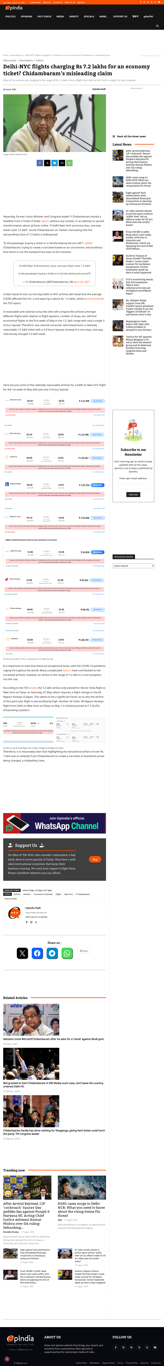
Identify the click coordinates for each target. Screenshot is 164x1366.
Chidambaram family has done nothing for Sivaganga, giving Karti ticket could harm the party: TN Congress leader (54, 1132)
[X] (152, 2)
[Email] (62, 163)
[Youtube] (159, 2)
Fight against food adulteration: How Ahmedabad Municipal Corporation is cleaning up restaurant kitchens (35, 1254)
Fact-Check (8, 1198)
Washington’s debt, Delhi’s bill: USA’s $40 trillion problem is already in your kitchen (138, 325)
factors (67, 670)
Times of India (10, 898)
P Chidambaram (83, 894)
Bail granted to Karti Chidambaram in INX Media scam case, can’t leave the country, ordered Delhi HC (53, 1084)
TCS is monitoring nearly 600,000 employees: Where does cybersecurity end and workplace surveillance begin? (139, 286)
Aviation (27, 894)
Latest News (122, 144)
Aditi (60, 1220)
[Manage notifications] (7, 1359)
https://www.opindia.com (36, 912)
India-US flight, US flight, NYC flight (37, 890)
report (45, 221)
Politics (39, 60)
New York (68, 894)
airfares (17, 894)
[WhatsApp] (155, 2)
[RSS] (148, 2)
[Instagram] (144, 2)
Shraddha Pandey (11, 1232)
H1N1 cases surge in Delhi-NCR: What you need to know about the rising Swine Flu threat (81, 1209)
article (33, 688)
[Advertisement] (61, 1302)
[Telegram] (54, 163)
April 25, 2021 (82, 282)
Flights (58, 894)
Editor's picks (9, 60)
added (88, 243)
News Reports (17, 55)
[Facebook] (141, 2)
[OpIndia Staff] (14, 914)
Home (6, 55)
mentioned (94, 298)
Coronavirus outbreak (43, 894)
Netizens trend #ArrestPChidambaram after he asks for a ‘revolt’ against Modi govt (53, 1039)
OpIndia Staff (99, 89)
